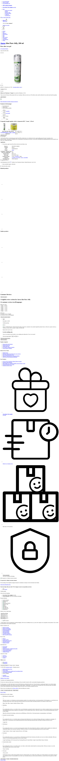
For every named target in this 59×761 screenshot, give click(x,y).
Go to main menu (6, 1)
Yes (12, 336)
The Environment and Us (7, 649)
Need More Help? (6, 632)
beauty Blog (5, 646)
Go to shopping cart (6, 3)
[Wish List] (4, 27)
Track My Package (6, 641)
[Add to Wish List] (0, 98)
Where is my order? (8, 10)
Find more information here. (5, 584)
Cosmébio (13, 157)
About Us (4, 655)
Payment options (8, 13)
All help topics (7, 15)
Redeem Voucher (6, 642)
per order (9, 7)
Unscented (17, 156)
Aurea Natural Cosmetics (7, 348)
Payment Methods (6, 630)
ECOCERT (18, 157)
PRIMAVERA (5, 352)
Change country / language (14, 665)
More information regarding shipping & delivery (9, 101)
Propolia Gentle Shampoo (7, 362)
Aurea (2, 43)
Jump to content (6, 2)
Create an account (6, 25)
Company (4, 675)
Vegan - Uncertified (24, 157)
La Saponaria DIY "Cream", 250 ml (8, 132)
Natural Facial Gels (6, 345)
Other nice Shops (6, 676)
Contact (4, 657)
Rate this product (4, 339)
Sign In (4, 638)
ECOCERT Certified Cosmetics (8, 347)
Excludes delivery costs (17, 87)
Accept (2, 690)
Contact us (7, 14)
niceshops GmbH (9, 667)
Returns (6, 11)
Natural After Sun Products (8, 344)
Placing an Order (6, 627)
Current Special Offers (7, 650)
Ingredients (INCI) (4, 160)
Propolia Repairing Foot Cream (8, 364)
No (16, 336)
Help (4, 9)
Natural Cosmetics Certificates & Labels (10, 648)
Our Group (5, 656)
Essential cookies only (8, 690)
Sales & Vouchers (6, 631)
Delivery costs (7, 12)
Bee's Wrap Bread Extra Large (8, 354)
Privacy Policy (5, 670)
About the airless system (5, 166)
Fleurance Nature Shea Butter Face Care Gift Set (12, 353)
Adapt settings (15, 690)
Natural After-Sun (6, 346)
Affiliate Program (6, 651)
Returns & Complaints (7, 629)
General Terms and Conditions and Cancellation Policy (13, 671)
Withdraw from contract (4, 678)
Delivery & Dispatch (6, 628)
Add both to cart (3, 135)
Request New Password (7, 640)
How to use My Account (7, 634)
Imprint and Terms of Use (7, 669)
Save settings (3, 758)
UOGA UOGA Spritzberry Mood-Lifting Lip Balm (12, 361)
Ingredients (5, 647)
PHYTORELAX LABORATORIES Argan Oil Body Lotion (14, 363)
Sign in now (5, 21)
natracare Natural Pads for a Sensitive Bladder (11, 355)
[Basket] (31, 29)
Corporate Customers (6, 633)
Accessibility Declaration (7, 672)
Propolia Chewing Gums (7, 365)
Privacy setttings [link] (6, 673)
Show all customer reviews (5, 317)
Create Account (5, 639)
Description (3, 136)
